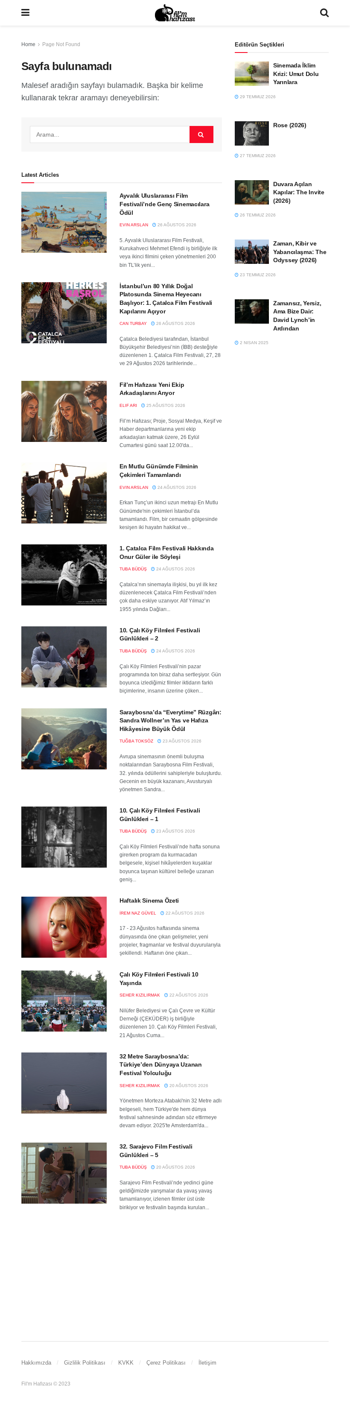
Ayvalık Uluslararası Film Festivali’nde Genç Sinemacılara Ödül (164, 204)
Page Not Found (61, 44)
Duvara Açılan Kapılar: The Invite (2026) (298, 192)
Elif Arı (128, 405)
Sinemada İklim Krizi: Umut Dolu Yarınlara (296, 73)
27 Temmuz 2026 (257, 155)
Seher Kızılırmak (140, 995)
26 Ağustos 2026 (176, 224)
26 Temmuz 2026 (257, 215)
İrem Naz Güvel (138, 913)
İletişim (207, 1362)
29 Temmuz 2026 (257, 96)
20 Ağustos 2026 (188, 1085)
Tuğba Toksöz (136, 741)
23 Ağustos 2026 (181, 741)
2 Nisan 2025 (253, 342)
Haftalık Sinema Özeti (149, 900)
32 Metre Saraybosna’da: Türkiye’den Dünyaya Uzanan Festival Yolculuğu (161, 1064)
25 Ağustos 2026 (165, 405)
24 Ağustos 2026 (176, 487)
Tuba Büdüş (133, 569)
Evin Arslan (134, 224)
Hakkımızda (36, 1362)
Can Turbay (133, 323)
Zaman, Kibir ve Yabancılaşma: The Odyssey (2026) (299, 251)
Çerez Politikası (166, 1362)
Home (28, 44)
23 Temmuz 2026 (257, 274)
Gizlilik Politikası (84, 1362)
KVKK (126, 1362)
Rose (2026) (289, 125)
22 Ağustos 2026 (184, 913)
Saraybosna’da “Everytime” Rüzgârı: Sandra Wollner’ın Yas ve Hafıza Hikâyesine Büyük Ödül (170, 720)
